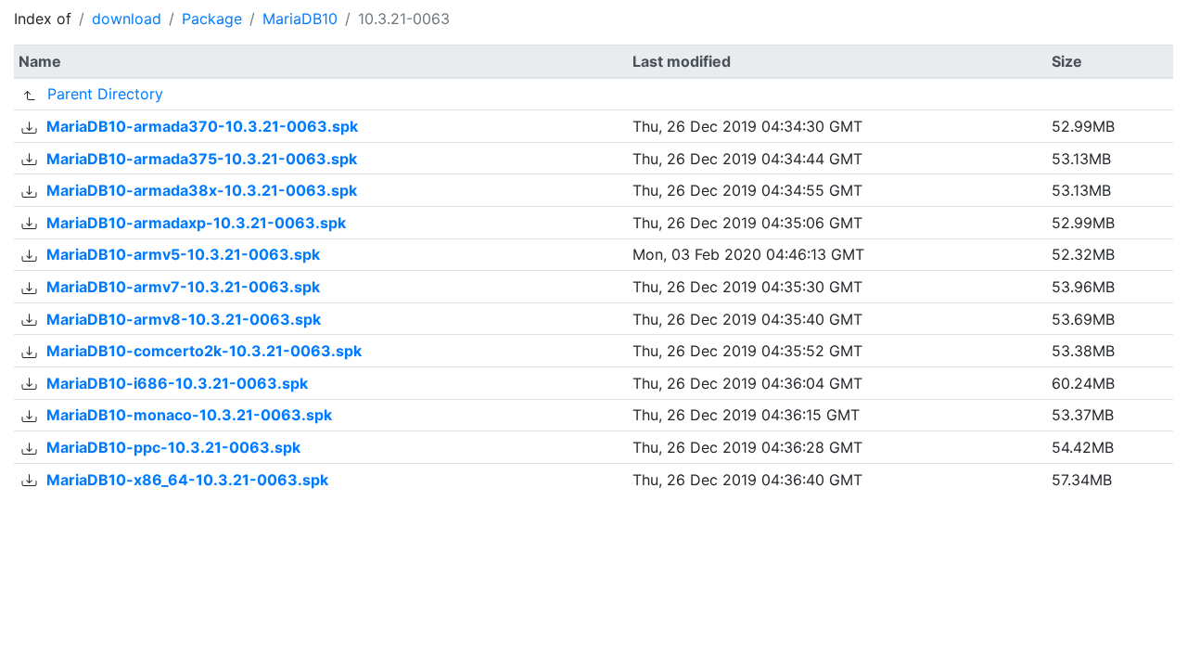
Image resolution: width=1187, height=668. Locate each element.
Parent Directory (105, 93)
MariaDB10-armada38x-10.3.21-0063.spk (201, 190)
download (126, 18)
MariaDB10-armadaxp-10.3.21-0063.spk (196, 222)
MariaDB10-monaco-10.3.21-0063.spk (189, 414)
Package (212, 18)
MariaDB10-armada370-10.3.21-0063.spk (202, 126)
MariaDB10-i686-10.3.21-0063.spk (177, 383)
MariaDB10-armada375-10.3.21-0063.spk (201, 158)
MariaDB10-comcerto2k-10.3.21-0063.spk (204, 350)
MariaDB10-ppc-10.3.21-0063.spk (173, 447)
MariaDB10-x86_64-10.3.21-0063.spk (187, 479)
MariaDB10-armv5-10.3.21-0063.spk (183, 254)
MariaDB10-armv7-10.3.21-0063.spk (183, 286)
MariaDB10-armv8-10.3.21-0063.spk (183, 319)
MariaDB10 (300, 18)
